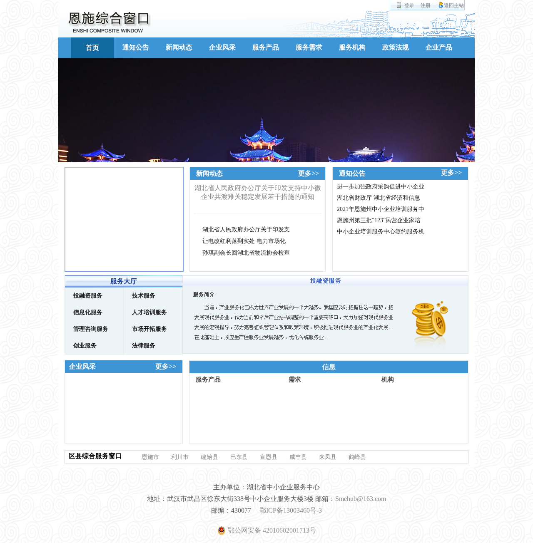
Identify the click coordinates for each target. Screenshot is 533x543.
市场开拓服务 (149, 329)
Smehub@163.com (360, 498)
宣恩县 (268, 457)
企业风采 (222, 47)
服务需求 (309, 47)
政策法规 (395, 47)
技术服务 (143, 296)
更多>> (308, 173)
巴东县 (239, 457)
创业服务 (85, 345)
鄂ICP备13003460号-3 (290, 510)
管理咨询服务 (90, 329)
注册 (426, 5)
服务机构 (352, 47)
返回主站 (454, 5)
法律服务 (143, 345)
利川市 (180, 457)
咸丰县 (298, 457)
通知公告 (135, 47)
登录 (409, 5)
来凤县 (327, 457)
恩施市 (150, 457)
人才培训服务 (149, 312)
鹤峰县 (357, 457)
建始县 (209, 457)
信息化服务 (87, 312)
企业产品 (439, 47)
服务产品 (265, 47)
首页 (92, 47)
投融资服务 (87, 296)
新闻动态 (179, 47)
